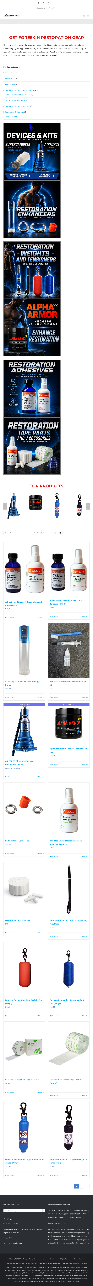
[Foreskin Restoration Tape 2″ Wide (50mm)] (68, 1049)
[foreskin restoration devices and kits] (32, 124)
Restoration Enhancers (14, 112)
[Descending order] (29, 533)
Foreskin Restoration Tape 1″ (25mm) (22, 1080)
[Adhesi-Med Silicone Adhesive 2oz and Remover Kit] (24, 570)
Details (41, 618)
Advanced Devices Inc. (48, 1259)
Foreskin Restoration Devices (18, 95)
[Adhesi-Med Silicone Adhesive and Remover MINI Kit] (68, 569)
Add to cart (10, 618)
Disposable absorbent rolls (18, 920)
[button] (5, 506)
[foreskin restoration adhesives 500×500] (32, 361)
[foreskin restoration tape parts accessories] (32, 418)
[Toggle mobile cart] (84, 15)
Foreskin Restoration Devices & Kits (20, 90)
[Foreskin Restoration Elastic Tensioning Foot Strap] (68, 889)
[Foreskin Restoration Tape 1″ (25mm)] (24, 1049)
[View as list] (60, 533)
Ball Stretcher (11, 116)
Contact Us (7, 1238)
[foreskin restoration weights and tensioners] (32, 242)
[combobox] (24, 1210)
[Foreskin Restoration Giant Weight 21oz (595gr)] (24, 969)
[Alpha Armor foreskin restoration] (32, 300)
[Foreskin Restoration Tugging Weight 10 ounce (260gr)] (24, 1128)
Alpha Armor (10, 84)
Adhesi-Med (10, 78)
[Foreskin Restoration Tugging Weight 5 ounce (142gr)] (68, 1128)
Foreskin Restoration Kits (16, 100)
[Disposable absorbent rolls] (24, 889)
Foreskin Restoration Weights (17, 106)
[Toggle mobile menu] (88, 15)
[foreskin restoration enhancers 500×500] (32, 182)
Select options (11, 777)
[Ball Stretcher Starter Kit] (24, 810)
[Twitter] (8, 1219)
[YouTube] (11, 1219)
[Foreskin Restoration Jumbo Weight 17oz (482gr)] (68, 969)
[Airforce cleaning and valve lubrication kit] (68, 650)
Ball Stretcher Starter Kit (17, 841)
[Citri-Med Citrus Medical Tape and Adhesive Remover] (68, 810)
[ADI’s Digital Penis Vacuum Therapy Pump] (24, 650)
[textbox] (24, 1210)
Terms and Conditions (12, 1243)
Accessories (9, 73)
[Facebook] (4, 1219)
